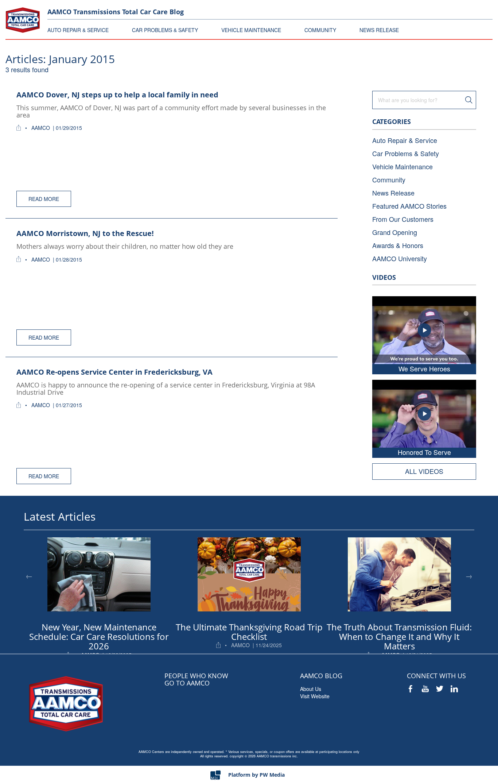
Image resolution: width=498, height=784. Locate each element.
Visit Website (315, 696)
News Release (393, 192)
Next (468, 575)
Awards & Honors (397, 245)
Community (388, 179)
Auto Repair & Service (404, 140)
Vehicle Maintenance (402, 166)
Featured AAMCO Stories (409, 206)
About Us (310, 688)
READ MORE (43, 198)
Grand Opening (394, 232)
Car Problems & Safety (405, 153)
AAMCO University (399, 258)
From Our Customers (402, 219)
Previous (29, 575)
